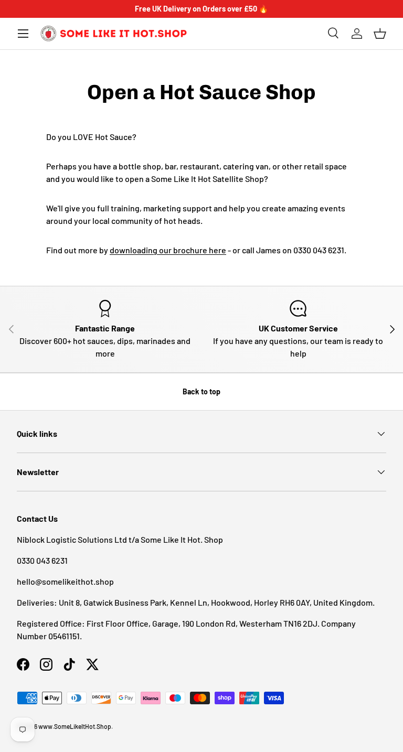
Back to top (201, 391)
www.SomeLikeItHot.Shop (74, 726)
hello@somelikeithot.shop (65, 581)
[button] (379, 33)
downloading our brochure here (168, 250)
